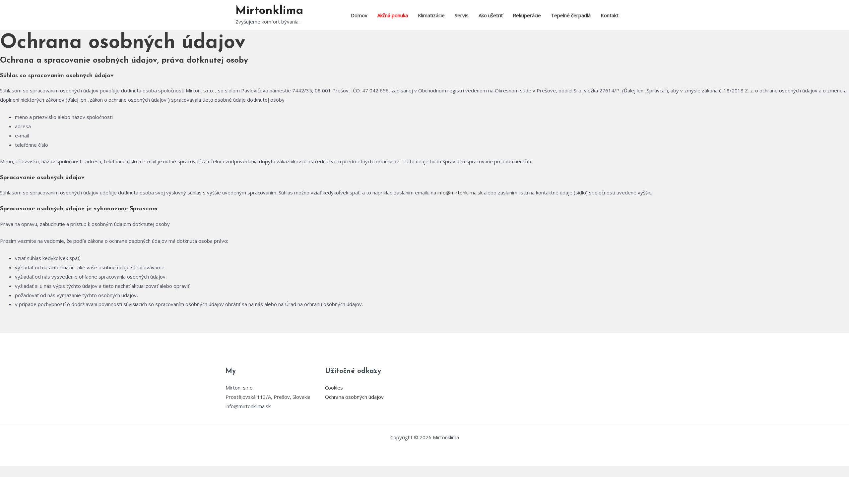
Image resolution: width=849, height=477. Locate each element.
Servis (462, 15)
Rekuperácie (527, 15)
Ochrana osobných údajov (354, 397)
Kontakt (610, 15)
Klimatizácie (431, 15)
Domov (359, 15)
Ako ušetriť (491, 15)
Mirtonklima (269, 11)
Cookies (334, 387)
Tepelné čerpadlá (571, 15)
